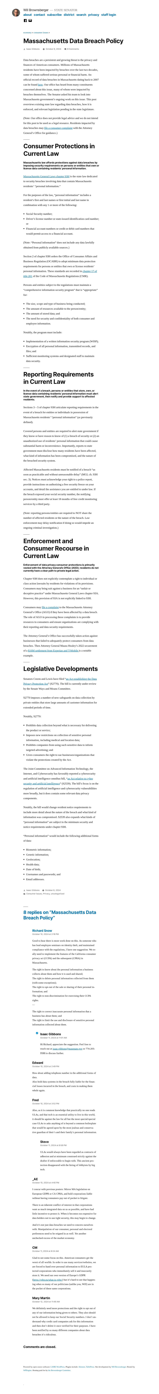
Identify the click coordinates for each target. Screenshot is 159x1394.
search (81, 15)
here (40, 84)
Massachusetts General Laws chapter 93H (46, 176)
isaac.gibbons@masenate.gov (67, 1048)
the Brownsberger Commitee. (59, 1370)
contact (39, 15)
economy (27, 32)
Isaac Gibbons (33, 49)
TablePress (90, 1367)
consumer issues (41, 32)
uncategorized (57, 894)
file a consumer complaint (58, 128)
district (69, 15)
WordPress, (60, 1367)
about (27, 15)
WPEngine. (28, 1370)
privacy (93, 15)
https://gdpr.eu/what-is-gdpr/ (47, 1279)
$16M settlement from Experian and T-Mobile (53, 650)
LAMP (53, 1367)
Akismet (82, 1367)
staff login (108, 15)
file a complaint (50, 607)
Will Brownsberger (36, 10)
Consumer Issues (34, 894)
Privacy (46, 894)
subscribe (54, 15)
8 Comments (73, 49)
